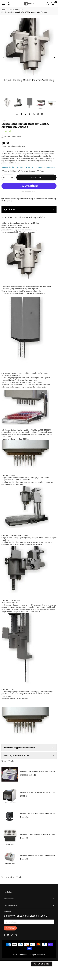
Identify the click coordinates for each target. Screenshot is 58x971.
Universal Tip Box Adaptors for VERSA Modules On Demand (38, 834)
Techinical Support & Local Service (19, 747)
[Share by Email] (42, 114)
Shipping (4, 146)
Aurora (3, 121)
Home (3, 10)
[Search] (9, 3)
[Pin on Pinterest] (30, 114)
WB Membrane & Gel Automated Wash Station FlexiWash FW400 (38, 772)
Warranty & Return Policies (16, 755)
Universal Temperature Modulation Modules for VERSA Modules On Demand (38, 855)
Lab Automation (16, 10)
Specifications (10, 209)
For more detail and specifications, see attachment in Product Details (28, 167)
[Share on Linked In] (34, 114)
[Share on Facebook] (21, 114)
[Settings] (47, 3)
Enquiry (42, 171)
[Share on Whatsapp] (38, 114)
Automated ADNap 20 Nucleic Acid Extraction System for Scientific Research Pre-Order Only (38, 793)
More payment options (29, 192)
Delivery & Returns (28, 171)
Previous (3, 57)
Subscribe (10, 928)
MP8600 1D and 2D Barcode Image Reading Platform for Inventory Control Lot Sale (38, 813)
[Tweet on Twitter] (26, 114)
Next (54, 57)
